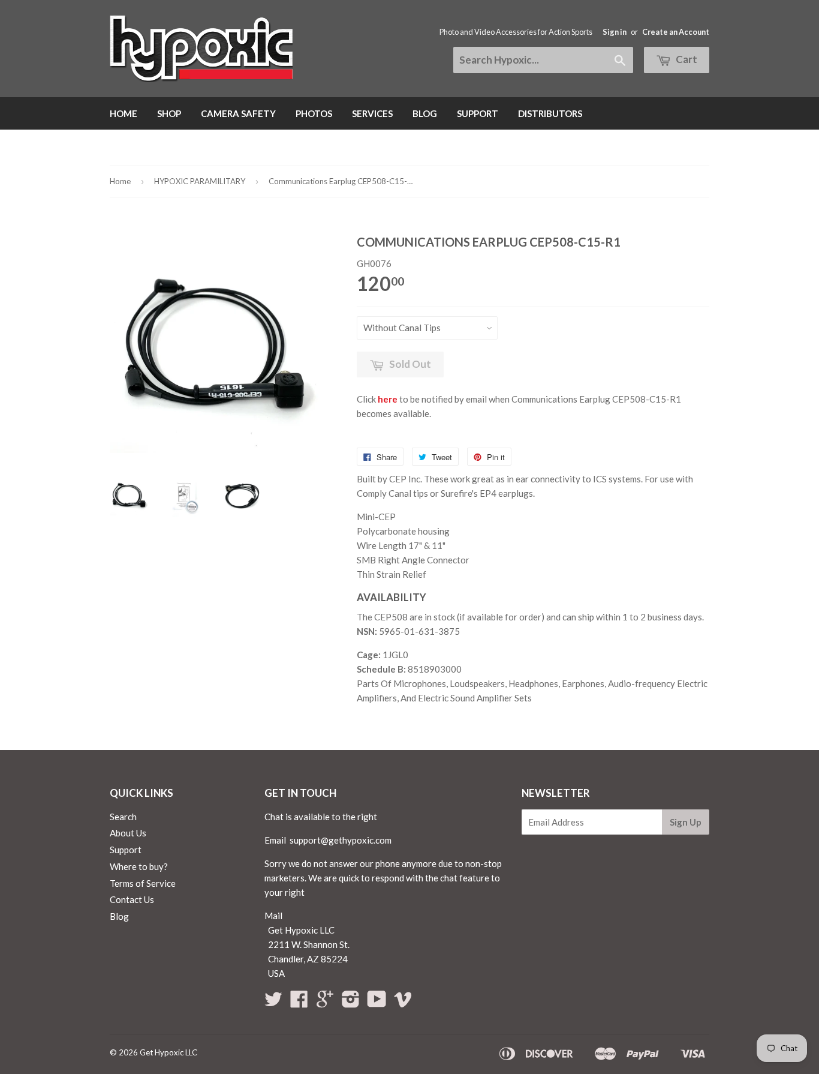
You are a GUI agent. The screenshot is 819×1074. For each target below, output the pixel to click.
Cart (685, 59)
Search (123, 816)
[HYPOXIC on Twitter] (273, 1002)
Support (477, 113)
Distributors (550, 113)
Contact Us (132, 899)
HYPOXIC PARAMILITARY (199, 181)
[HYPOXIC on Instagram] (351, 1002)
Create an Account (675, 32)
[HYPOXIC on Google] (325, 1002)
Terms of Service (143, 883)
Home (123, 113)
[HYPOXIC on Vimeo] (403, 1002)
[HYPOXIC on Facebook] (299, 1002)
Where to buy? (139, 866)
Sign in (615, 32)
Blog (424, 113)
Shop (169, 113)
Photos (314, 113)
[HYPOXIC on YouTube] (377, 1002)
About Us (128, 832)
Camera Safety (238, 113)
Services (372, 113)
